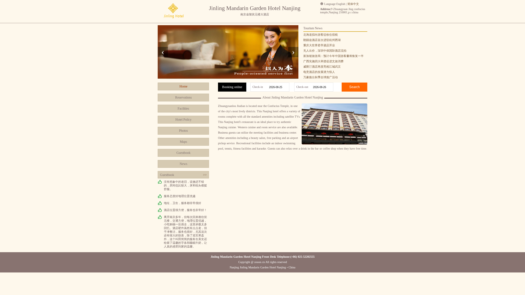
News (183, 164)
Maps (183, 141)
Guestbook (183, 152)
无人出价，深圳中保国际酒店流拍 (324, 50)
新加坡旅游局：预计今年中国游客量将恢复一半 (333, 56)
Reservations (183, 97)
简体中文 (353, 4)
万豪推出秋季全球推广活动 (320, 77)
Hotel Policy (183, 119)
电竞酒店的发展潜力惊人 (319, 72)
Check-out (302, 86)
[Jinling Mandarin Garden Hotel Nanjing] (173, 18)
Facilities (183, 108)
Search (354, 87)
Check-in (257, 86)
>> (205, 175)
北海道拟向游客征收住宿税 (320, 34)
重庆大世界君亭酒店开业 (319, 45)
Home (183, 86)
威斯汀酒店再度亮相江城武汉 (322, 66)
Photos (183, 130)
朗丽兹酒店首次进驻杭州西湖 (322, 40)
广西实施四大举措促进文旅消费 (323, 61)
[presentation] (163, 52)
